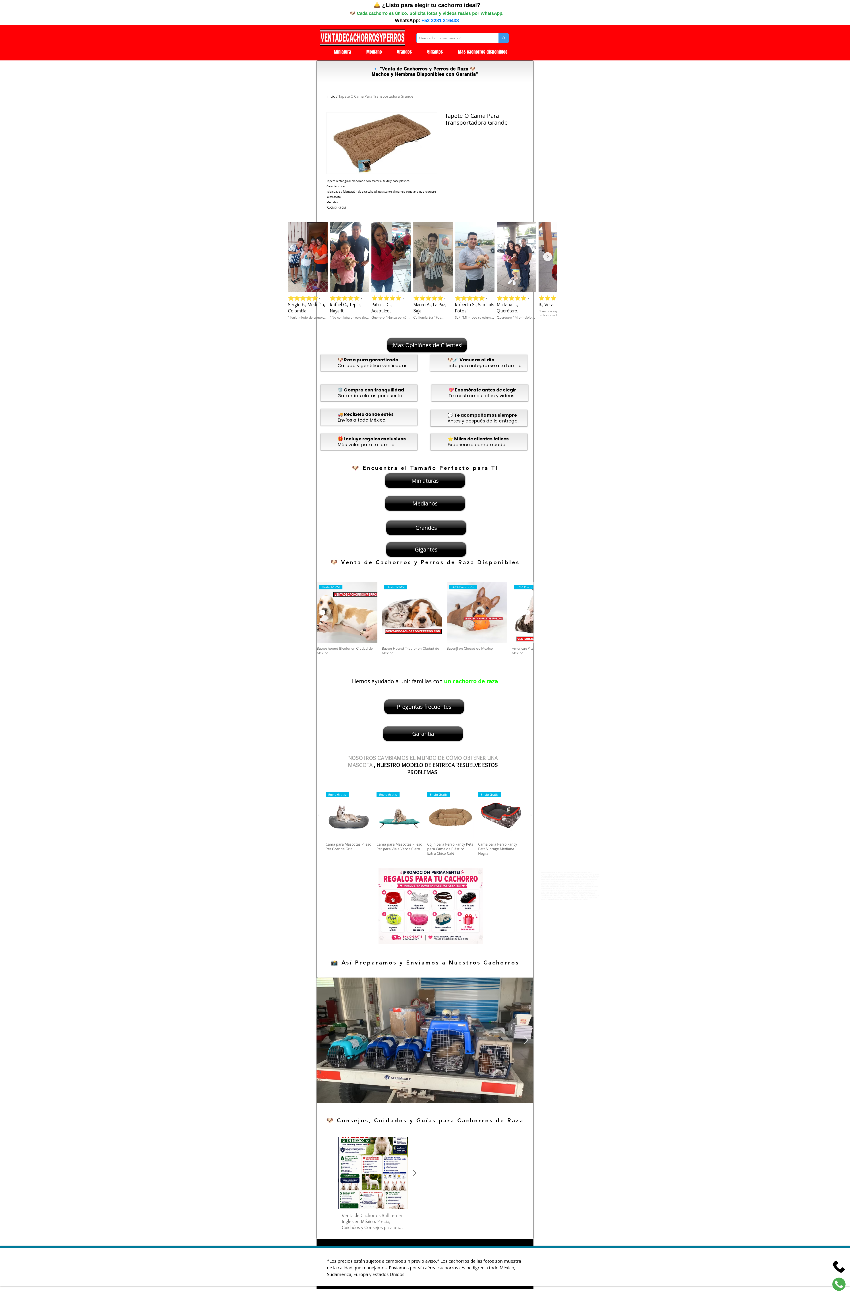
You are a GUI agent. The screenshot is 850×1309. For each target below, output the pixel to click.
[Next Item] (547, 256)
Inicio (330, 96)
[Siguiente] (527, 612)
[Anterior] (322, 612)
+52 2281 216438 (440, 20)
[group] (425, 621)
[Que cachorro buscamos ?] (503, 38)
